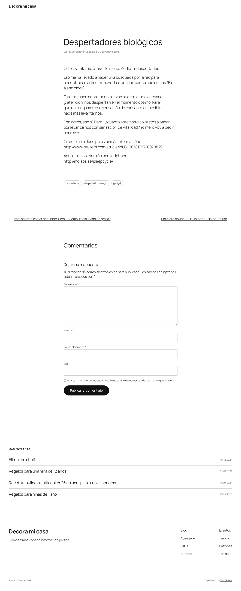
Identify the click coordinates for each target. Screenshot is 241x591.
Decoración (92, 51)
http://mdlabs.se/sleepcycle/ (88, 161)
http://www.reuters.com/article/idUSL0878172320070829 (113, 147)
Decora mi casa (22, 6)
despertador (72, 183)
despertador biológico (96, 183)
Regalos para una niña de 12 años (38, 471)
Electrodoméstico (109, 51)
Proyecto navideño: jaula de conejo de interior (194, 219)
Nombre (69, 330)
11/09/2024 (226, 482)
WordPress (226, 580)
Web (66, 363)
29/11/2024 (226, 471)
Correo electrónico (75, 347)
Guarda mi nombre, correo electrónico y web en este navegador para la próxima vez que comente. (120, 380)
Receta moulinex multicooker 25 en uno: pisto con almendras (62, 483)
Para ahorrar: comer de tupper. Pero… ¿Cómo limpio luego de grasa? (62, 219)
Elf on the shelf (22, 459)
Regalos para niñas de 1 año (33, 494)
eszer (79, 51)
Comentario (71, 284)
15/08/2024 (226, 494)
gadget (117, 183)
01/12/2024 (226, 459)
